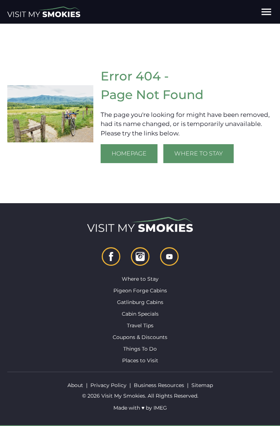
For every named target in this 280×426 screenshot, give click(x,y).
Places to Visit (140, 360)
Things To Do (140, 349)
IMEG (160, 408)
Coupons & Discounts (140, 337)
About (75, 385)
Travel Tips (140, 325)
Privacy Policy (108, 385)
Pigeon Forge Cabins (140, 290)
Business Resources (159, 385)
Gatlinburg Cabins (140, 302)
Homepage (129, 153)
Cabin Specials (140, 314)
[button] (266, 11)
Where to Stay (198, 153)
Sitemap (202, 385)
